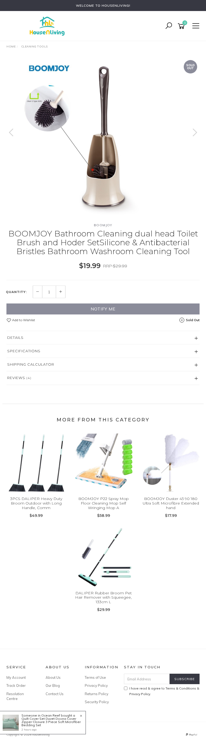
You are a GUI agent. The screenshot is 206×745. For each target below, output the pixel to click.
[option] (103, 137)
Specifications (24, 351)
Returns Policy (96, 694)
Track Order (16, 685)
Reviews (19, 378)
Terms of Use (95, 677)
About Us (53, 677)
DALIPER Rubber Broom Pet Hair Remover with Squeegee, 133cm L (103, 598)
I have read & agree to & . (164, 691)
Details (15, 337)
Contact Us (55, 694)
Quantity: (16, 292)
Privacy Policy (96, 685)
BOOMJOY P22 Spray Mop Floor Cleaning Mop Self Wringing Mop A (103, 503)
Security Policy (97, 702)
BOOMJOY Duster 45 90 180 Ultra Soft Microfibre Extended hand (171, 503)
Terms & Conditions (180, 688)
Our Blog (53, 685)
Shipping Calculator (30, 364)
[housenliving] (48, 25)
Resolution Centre (15, 696)
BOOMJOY (103, 225)
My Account (16, 677)
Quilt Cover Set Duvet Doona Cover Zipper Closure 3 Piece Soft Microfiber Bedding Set (51, 722)
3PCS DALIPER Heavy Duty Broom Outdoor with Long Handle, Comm (36, 503)
